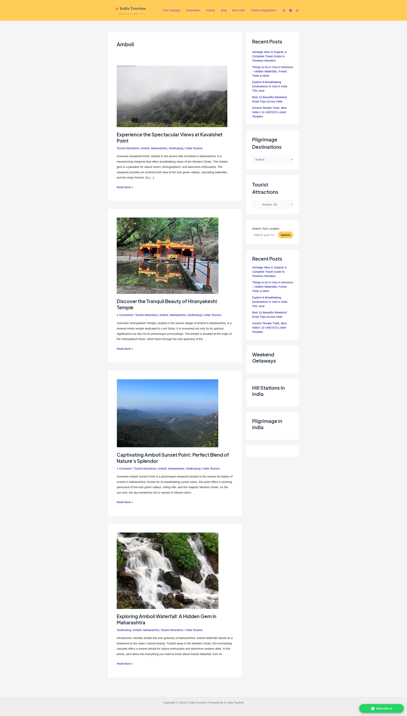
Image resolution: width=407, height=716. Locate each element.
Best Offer (238, 10)
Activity (210, 10)
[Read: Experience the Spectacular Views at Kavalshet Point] (172, 96)
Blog (224, 10)
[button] (381, 708)
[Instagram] (283, 10)
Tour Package (171, 10)
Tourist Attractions (128, 148)
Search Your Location (265, 228)
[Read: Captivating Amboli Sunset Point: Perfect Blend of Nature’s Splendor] (167, 413)
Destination (193, 10)
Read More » (125, 187)
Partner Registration (263, 10)
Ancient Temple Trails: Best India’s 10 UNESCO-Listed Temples (269, 112)
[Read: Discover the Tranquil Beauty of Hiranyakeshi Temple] (167, 255)
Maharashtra (159, 148)
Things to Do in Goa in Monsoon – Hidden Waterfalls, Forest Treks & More (272, 71)
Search (285, 235)
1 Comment (124, 468)
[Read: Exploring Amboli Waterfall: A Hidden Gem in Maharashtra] (167, 570)
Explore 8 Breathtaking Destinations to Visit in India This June (269, 86)
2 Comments (125, 315)
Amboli (145, 148)
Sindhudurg (176, 148)
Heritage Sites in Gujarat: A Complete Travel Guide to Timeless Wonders (269, 56)
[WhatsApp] (297, 10)
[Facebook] (290, 10)
